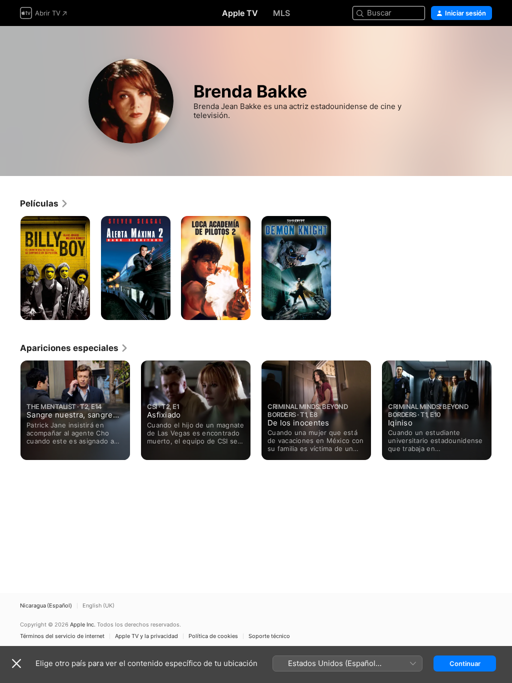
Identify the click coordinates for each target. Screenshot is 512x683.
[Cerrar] (16, 663)
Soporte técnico (269, 636)
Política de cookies (213, 636)
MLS (281, 13)
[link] (44, 203)
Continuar (465, 664)
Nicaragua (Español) (46, 605)
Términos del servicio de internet (62, 636)
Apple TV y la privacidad (146, 636)
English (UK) (98, 605)
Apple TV (240, 13)
